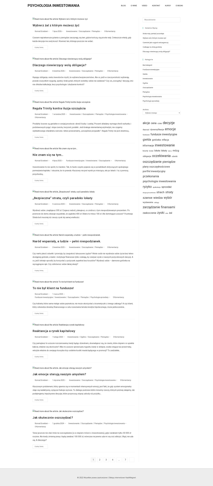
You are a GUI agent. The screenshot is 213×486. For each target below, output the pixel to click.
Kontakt (156, 6)
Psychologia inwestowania (115, 114)
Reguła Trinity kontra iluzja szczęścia (59, 108)
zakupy (156, 202)
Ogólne (83, 337)
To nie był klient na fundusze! (53, 288)
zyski (160, 212)
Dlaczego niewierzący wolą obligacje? (59, 65)
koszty (145, 151)
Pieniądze (96, 31)
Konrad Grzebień (41, 31)
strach (160, 192)
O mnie (134, 6)
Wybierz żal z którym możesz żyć (56, 25)
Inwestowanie (71, 31)
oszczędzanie (152, 161)
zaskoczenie (149, 213)
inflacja (165, 140)
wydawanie (148, 202)
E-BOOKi (179, 6)
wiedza (158, 197)
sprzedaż (166, 186)
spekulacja (156, 187)
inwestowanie (165, 145)
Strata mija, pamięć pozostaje (153, 33)
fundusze (146, 135)
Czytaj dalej (41, 46)
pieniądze (168, 161)
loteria (170, 151)
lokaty (164, 150)
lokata (157, 150)
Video (144, 6)
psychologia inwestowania (159, 181)
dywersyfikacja (157, 129)
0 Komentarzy (109, 31)
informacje (148, 145)
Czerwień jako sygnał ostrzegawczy (155, 42)
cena (154, 123)
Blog (123, 6)
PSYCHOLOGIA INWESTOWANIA (54, 5)
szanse (147, 197)
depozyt (146, 130)
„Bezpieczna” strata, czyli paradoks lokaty (62, 198)
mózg (176, 150)
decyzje (169, 123)
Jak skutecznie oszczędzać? (53, 417)
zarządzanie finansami (159, 207)
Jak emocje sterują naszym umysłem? (59, 374)
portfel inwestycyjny (154, 171)
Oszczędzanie (84, 31)
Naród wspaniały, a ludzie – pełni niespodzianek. (67, 241)
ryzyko (147, 186)
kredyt (151, 151)
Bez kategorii (147, 65)
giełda (147, 139)
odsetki (175, 156)
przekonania (151, 176)
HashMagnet (130, 478)
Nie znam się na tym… (48, 155)
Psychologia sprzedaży (99, 297)
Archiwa (146, 110)
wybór (168, 197)
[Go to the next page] (131, 459)
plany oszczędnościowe (156, 166)
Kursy (168, 6)
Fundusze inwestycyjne (75, 161)
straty (169, 192)
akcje (146, 123)
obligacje (147, 156)
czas (160, 123)
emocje (170, 129)
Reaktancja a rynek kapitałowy (54, 331)
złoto (166, 213)
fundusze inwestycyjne (164, 134)
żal (170, 212)
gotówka (156, 139)
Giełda (145, 74)
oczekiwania (161, 156)
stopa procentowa (149, 193)
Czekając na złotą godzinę (152, 47)
